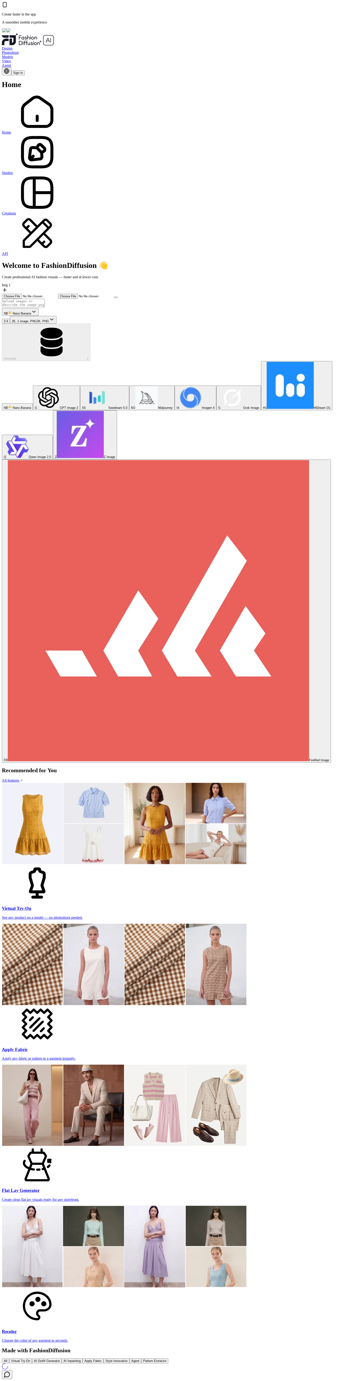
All (5, 1361)
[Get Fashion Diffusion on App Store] (4, 31)
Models (7, 57)
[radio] (17, 406)
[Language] (6, 71)
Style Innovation (116, 1361)
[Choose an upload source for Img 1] (116, 297)
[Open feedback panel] (7, 1374)
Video (6, 61)
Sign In (18, 73)
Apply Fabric (93, 1361)
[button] (30, 296)
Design (7, 48)
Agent (6, 65)
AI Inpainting (72, 1361)
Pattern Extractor (154, 1361)
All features (10, 780)
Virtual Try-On (20, 1361)
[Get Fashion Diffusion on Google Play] (8, 31)
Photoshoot (10, 53)
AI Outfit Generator (47, 1361)
